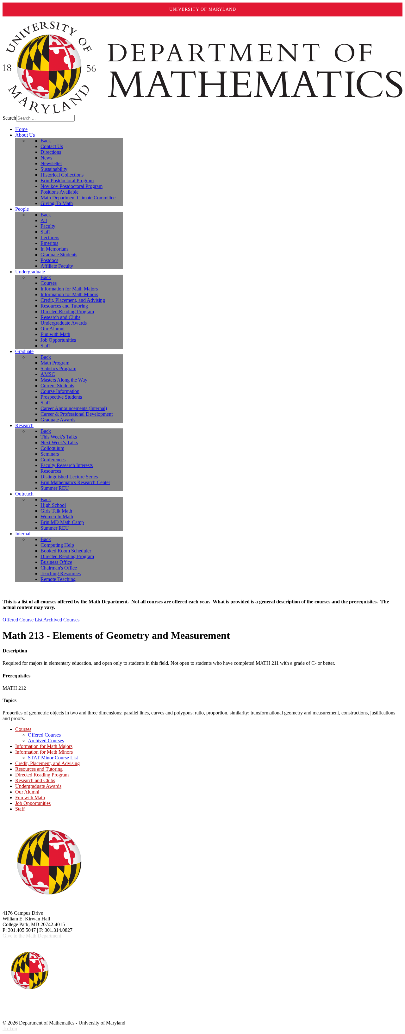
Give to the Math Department (32, 935)
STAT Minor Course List (53, 757)
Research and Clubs (35, 780)
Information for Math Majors (43, 746)
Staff (20, 809)
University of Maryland (202, 9)
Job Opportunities (33, 803)
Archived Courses (61, 619)
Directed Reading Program (42, 774)
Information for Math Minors (44, 752)
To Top (10, 1028)
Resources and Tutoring (39, 769)
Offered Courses (44, 735)
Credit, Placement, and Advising (47, 763)
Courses (23, 729)
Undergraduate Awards (38, 786)
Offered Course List (22, 619)
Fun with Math (30, 797)
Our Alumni (27, 791)
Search (9, 118)
